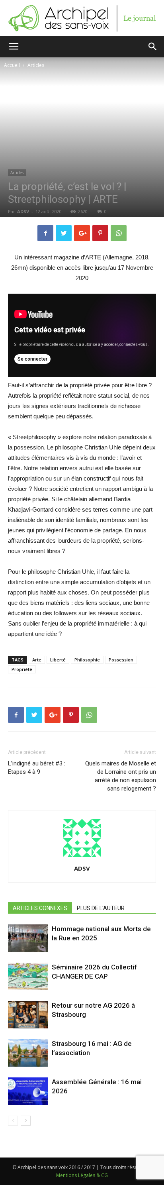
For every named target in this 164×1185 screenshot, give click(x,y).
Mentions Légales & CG (82, 1175)
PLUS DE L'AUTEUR (101, 908)
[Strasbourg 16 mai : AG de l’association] (28, 1053)
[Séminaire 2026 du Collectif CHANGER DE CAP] (28, 976)
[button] (153, 46)
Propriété (22, 669)
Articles (35, 65)
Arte (36, 660)
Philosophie (87, 660)
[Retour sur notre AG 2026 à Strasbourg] (28, 1014)
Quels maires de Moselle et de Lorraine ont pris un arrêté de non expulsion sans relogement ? (120, 776)
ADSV (23, 211)
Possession (121, 660)
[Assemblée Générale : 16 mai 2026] (28, 1091)
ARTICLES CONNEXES (40, 908)
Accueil (12, 65)
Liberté (58, 660)
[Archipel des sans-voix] (82, 18)
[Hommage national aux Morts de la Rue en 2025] (28, 938)
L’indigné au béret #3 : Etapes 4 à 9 (36, 767)
